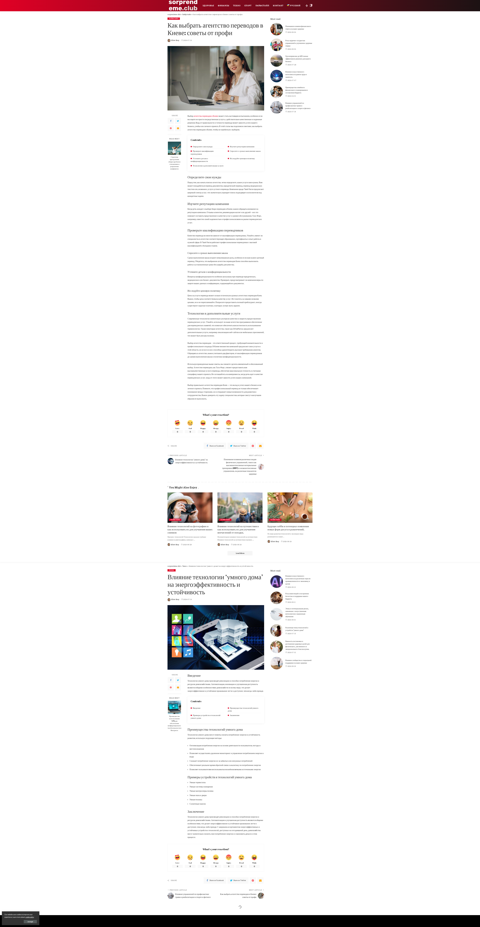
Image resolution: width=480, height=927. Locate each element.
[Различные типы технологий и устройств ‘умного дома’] (276, 630)
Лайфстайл (173, 18)
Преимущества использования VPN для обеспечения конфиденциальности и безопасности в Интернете (174, 723)
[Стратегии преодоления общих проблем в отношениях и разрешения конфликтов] (174, 148)
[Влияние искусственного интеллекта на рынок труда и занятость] (276, 76)
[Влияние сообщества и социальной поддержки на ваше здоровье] (276, 663)
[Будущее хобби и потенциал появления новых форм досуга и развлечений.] (290, 507)
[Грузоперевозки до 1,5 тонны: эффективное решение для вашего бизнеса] (276, 60)
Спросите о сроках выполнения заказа (245, 151)
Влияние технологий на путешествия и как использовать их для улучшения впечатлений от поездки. (238, 529)
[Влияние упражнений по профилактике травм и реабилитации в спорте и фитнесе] (276, 107)
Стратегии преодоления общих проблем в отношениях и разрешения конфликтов (174, 163)
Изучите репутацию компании (242, 146)
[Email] (178, 128)
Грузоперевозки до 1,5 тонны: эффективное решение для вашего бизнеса (298, 59)
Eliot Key (175, 40)
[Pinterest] (171, 128)
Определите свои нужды (202, 146)
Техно (171, 570)
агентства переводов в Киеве (206, 116)
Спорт (171, 913)
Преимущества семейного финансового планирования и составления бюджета (296, 90)
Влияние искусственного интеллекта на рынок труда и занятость (296, 74)
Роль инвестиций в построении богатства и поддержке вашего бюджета (297, 596)
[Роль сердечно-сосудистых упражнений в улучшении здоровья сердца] (276, 45)
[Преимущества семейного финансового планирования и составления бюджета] (276, 91)
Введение (196, 708)
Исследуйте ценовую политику (242, 158)
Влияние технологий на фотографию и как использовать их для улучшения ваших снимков (190, 529)
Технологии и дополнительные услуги (208, 165)
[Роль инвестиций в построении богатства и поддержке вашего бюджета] (276, 598)
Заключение (235, 715)
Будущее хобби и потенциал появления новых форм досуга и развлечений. (288, 528)
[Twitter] (178, 121)
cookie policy (29, 917)
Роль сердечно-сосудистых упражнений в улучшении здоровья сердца (298, 43)
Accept (30, 922)
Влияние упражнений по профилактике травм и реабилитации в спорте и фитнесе (297, 105)
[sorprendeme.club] (183, 5)
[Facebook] (171, 121)
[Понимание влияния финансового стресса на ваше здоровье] (276, 29)
